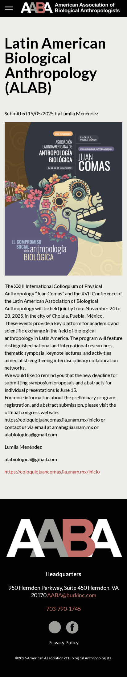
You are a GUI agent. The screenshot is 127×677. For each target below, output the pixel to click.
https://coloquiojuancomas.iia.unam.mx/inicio (52, 471)
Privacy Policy (63, 642)
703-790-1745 (63, 608)
